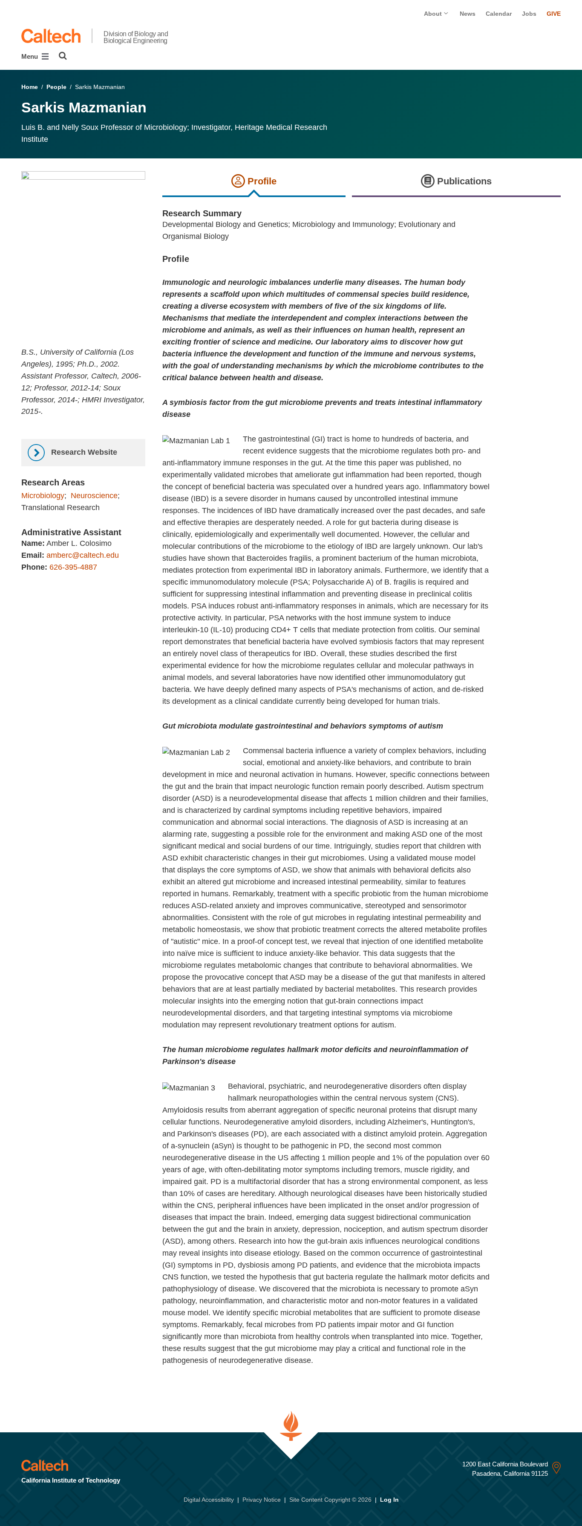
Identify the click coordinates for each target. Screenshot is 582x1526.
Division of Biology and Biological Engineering (136, 37)
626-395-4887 (73, 567)
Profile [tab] (261, 181)
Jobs (529, 13)
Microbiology (42, 495)
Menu (30, 56)
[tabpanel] (361, 793)
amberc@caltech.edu (82, 555)
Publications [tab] (463, 181)
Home (29, 86)
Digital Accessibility (209, 1499)
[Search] (63, 56)
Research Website (83, 452)
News (467, 13)
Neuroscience (94, 495)
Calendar (499, 13)
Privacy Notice (261, 1499)
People (56, 86)
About (434, 13)
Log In (389, 1499)
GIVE (554, 13)
